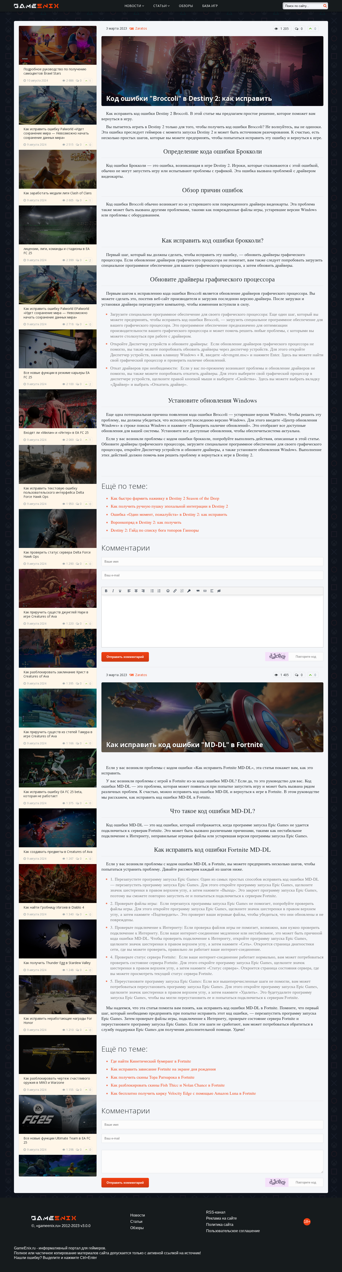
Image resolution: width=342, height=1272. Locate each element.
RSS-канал (215, 1212)
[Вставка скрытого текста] (218, 591)
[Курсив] (113, 591)
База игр (210, 5)
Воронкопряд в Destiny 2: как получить (146, 522)
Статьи (160, 5)
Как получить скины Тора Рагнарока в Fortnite (152, 1077)
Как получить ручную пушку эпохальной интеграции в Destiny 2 (169, 506)
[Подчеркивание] (120, 591)
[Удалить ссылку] (181, 591)
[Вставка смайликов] (168, 591)
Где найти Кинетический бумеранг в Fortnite (151, 1061)
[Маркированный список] (152, 591)
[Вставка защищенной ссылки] (188, 591)
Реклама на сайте (221, 1218)
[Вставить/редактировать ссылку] (174, 591)
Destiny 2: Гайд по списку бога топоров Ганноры (155, 530)
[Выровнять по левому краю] (129, 591)
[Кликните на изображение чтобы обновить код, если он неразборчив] (276, 657)
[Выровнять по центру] (136, 591)
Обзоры (186, 5)
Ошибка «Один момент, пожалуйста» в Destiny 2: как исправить (169, 514)
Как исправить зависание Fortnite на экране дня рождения (163, 1069)
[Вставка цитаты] (197, 591)
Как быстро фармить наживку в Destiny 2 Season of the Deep (165, 498)
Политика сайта (219, 1225)
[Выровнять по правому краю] (143, 591)
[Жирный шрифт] (106, 591)
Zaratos (141, 28)
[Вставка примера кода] (204, 591)
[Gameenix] (36, 5)
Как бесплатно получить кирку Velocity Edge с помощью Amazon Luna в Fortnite (183, 1093)
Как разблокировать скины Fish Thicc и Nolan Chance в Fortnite (168, 1085)
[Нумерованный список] (159, 591)
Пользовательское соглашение (233, 1231)
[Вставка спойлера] (211, 591)
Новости (133, 5)
